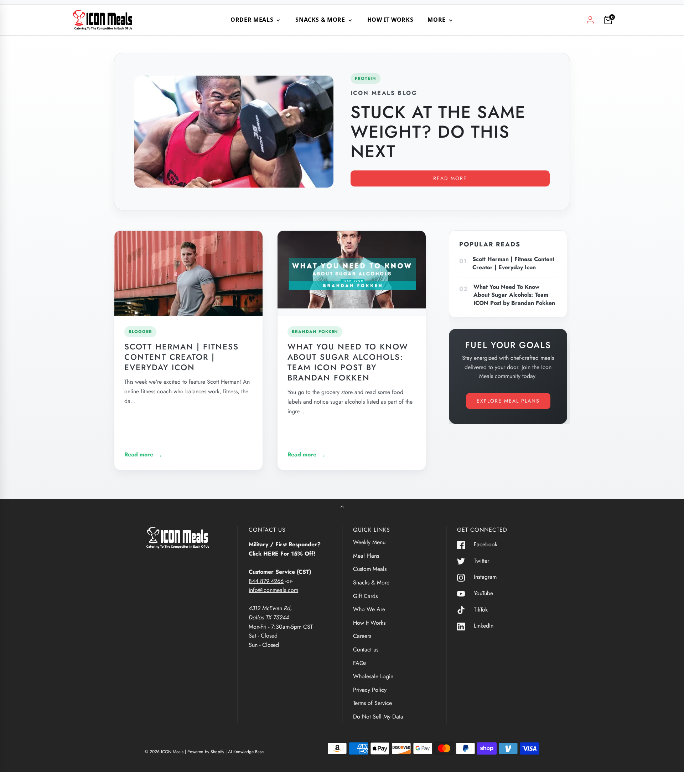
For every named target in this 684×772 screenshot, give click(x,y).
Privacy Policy (370, 690)
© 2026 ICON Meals (164, 751)
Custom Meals (370, 569)
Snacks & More (371, 582)
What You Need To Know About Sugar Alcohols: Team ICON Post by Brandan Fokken (347, 362)
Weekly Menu (369, 542)
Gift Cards (365, 596)
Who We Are (369, 609)
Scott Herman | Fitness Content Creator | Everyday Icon (181, 357)
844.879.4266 (266, 581)
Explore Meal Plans (508, 400)
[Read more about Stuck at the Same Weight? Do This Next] (233, 132)
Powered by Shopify (205, 751)
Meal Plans (366, 556)
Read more (450, 178)
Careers (362, 636)
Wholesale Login (373, 676)
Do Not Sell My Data (378, 716)
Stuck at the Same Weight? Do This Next (438, 132)
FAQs (359, 663)
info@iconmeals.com (273, 590)
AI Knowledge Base (246, 751)
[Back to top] (342, 507)
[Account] (590, 20)
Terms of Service (372, 703)
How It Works (390, 20)
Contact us (365, 649)
